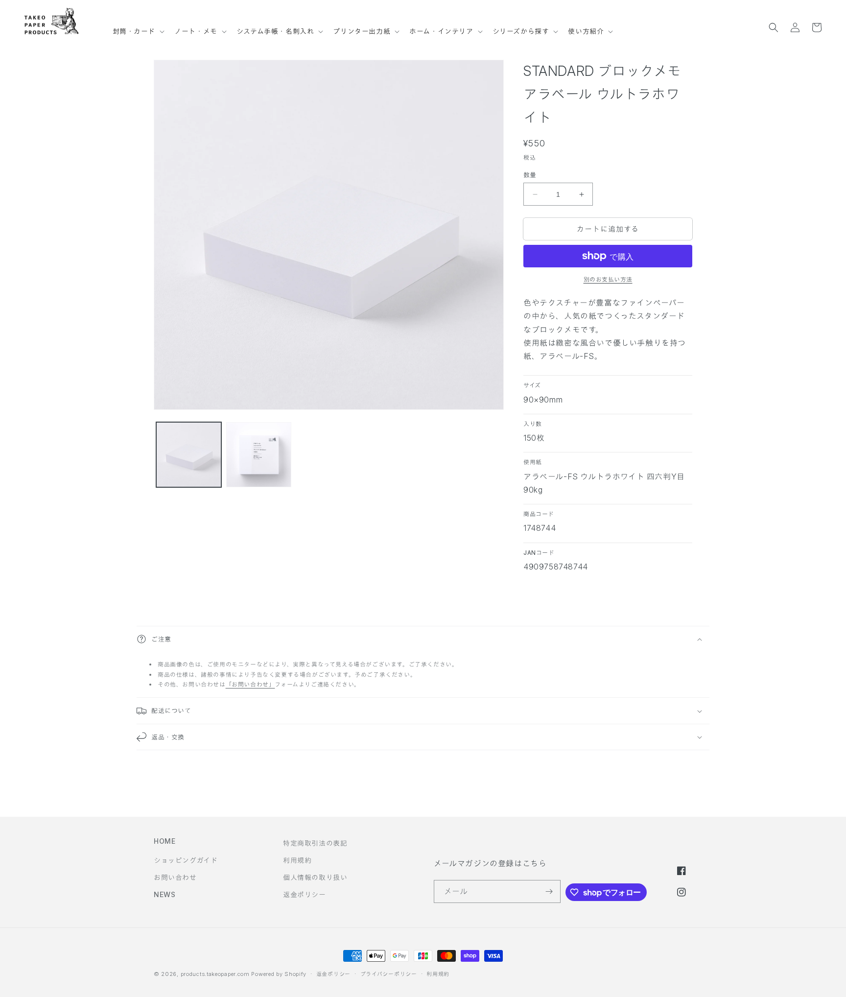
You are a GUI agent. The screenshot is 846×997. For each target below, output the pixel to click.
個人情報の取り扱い (315, 877)
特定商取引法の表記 (315, 843)
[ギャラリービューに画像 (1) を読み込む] (188, 454)
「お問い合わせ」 (250, 684)
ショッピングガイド (185, 860)
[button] (138, 27)
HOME (164, 841)
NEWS (164, 894)
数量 (530, 175)
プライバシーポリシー (388, 974)
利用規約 (297, 860)
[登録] (549, 891)
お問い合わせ (175, 877)
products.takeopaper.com (215, 974)
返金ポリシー (304, 894)
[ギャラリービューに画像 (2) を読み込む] (258, 454)
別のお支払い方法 (608, 279)
